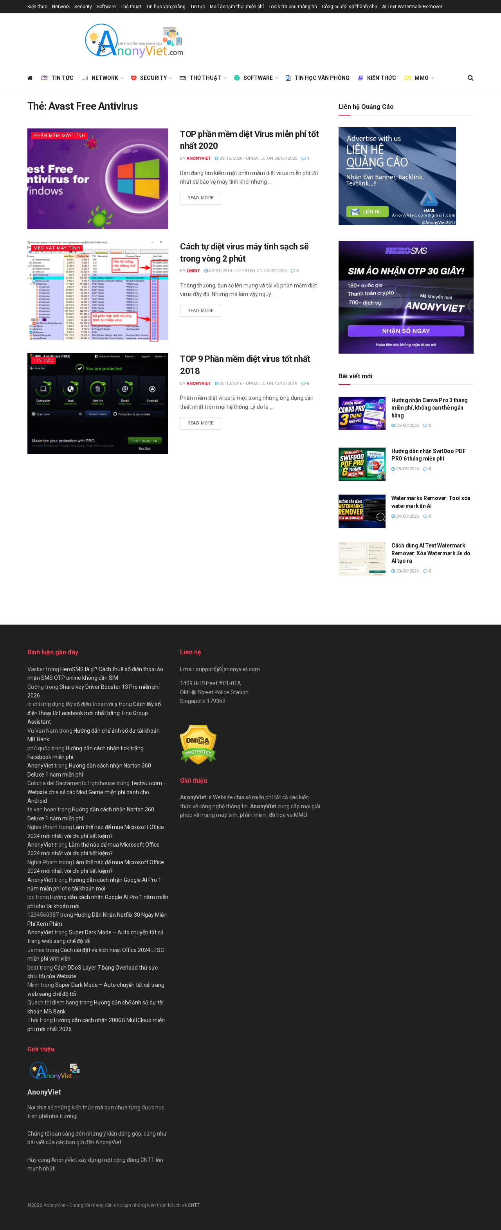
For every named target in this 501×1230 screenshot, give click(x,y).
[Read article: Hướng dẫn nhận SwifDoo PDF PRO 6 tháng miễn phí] (362, 464)
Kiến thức (37, 6)
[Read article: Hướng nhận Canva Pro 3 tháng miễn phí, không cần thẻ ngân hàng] (362, 413)
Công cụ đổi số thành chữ (349, 6)
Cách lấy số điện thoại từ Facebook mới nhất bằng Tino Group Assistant (94, 713)
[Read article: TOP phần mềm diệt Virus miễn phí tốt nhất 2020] (97, 178)
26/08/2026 (407, 425)
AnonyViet (199, 158)
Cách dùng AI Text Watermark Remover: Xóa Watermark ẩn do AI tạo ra (430, 553)
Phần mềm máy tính (59, 135)
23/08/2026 (407, 571)
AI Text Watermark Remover (412, 6)
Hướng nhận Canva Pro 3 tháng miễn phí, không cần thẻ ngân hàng (429, 408)
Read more (204, 197)
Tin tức (197, 6)
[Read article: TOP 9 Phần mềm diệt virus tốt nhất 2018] (97, 403)
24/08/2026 (407, 516)
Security (83, 6)
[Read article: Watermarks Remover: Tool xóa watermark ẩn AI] (362, 511)
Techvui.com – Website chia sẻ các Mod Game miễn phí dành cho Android (97, 792)
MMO (421, 78)
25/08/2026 (407, 468)
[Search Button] (471, 78)
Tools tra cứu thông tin (293, 6)
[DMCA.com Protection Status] (198, 744)
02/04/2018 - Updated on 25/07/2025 (247, 270)
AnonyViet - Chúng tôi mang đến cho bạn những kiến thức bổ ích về (115, 1205)
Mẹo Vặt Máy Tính (57, 248)
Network (61, 6)
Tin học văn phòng (166, 6)
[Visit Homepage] (133, 40)
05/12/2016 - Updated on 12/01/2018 (257, 383)
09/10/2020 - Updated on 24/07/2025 (257, 158)
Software (106, 6)
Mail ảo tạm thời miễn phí (237, 6)
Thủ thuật (131, 6)
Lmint (193, 270)
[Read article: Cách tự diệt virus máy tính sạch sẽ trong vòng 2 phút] (97, 291)
